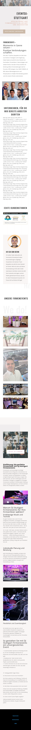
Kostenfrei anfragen (14, 31)
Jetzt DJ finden (16, 451)
